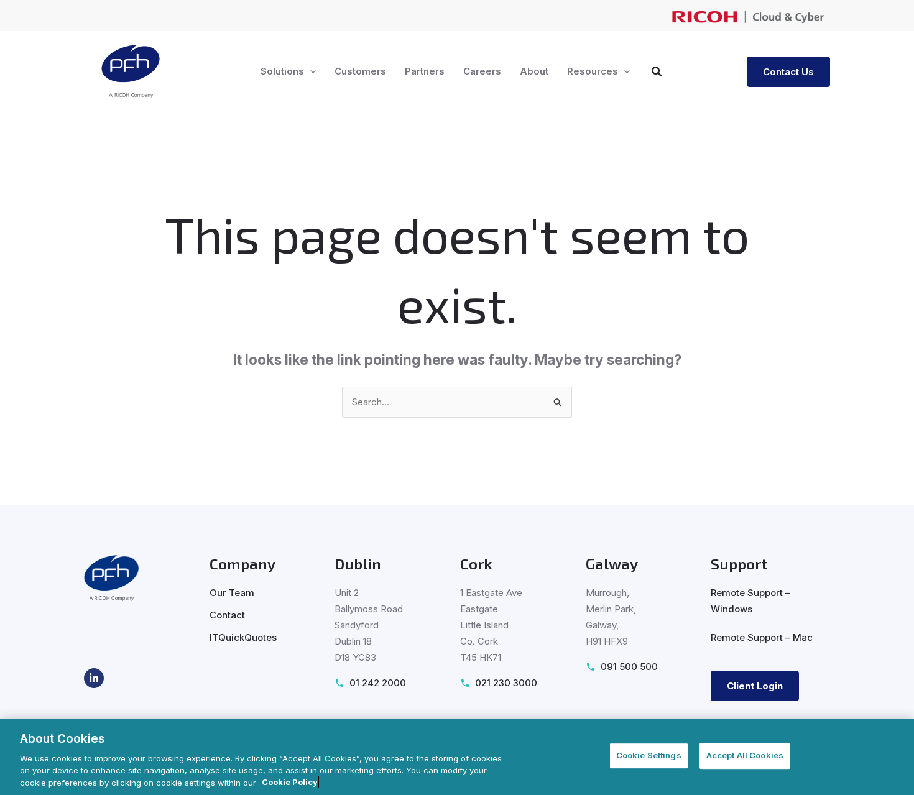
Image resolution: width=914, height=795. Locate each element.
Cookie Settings (648, 755)
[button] (310, 71)
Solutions (282, 71)
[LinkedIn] (94, 678)
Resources (592, 71)
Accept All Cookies (744, 755)
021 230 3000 (506, 682)
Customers (360, 71)
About (534, 71)
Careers (482, 71)
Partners (425, 71)
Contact (227, 615)
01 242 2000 (377, 682)
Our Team (232, 593)
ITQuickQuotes (243, 637)
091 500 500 (629, 666)
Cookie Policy (290, 782)
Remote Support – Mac (762, 637)
